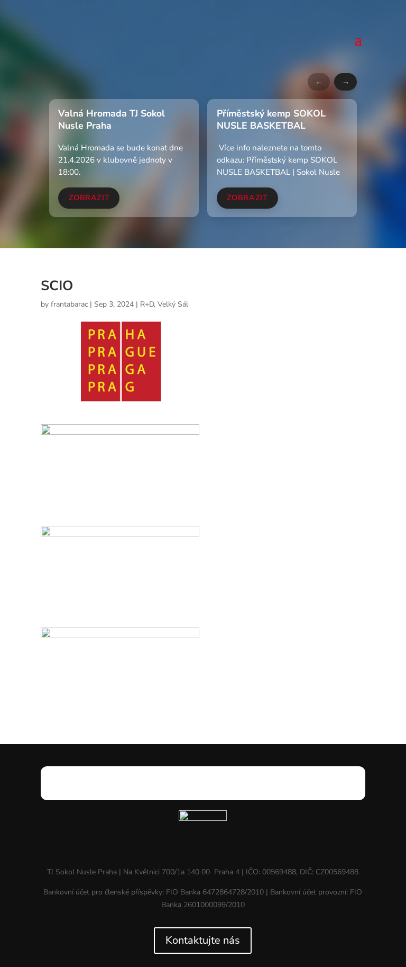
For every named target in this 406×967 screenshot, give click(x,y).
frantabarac (69, 304)
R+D (147, 304)
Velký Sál (173, 304)
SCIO (57, 285)
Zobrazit (89, 197)
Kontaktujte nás (202, 940)
